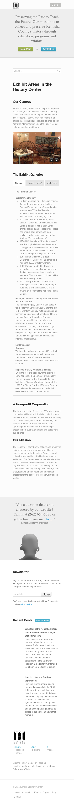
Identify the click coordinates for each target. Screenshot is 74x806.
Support (46, 792)
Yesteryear (52, 182)
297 (35, 748)
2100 (19, 749)
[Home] (25, 5)
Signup (46, 594)
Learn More (25, 49)
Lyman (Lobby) (35, 182)
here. (49, 519)
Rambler (19, 182)
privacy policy (26, 604)
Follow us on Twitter (22, 769)
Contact (17, 797)
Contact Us (48, 49)
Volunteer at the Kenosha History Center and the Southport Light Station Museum (41, 632)
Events (37, 792)
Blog (54, 792)
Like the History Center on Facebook (30, 763)
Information (27, 792)
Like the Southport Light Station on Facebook (34, 766)
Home (17, 792)
